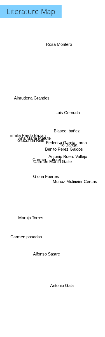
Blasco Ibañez (67, 133)
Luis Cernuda (68, 112)
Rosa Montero (57, 41)
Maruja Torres (30, 215)
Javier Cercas (84, 191)
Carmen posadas (26, 236)
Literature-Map (31, 11)
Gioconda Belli (30, 142)
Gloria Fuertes (44, 172)
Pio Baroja (68, 144)
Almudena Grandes (33, 92)
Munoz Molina (65, 178)
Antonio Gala (62, 284)
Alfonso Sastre (48, 255)
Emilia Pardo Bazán (28, 136)
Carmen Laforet (46, 161)
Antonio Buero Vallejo (68, 153)
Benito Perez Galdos (64, 149)
